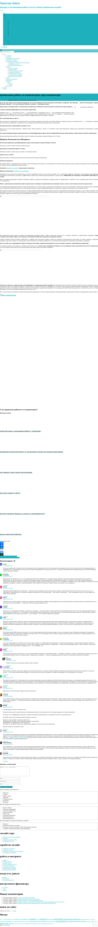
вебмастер (26, 919)
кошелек (86, 919)
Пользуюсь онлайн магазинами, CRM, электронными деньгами (19, 827)
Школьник (6, 793)
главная (2, 100)
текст (24, 923)
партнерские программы (15, 33)
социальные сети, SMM (15, 32)
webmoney (8, 919)
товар (27, 923)
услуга (35, 923)
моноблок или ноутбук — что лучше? (10, 557)
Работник (5, 797)
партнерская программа (51, 921)
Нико (4, 676)
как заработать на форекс (15, 24)
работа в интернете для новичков (11, 837)
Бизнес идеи (6, 813)
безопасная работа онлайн (13, 17)
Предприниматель (8, 799)
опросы (5, 47)
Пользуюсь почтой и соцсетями (11, 825)
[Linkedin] (1, 547)
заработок (43, 919)
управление (31, 923)
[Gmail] (1, 550)
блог (4, 13)
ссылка (21, 923)
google (1, 919)
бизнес (8, 36)
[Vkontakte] (1, 543)
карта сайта (9, 44)
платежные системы (11, 18)
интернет (8, 15)
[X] (1, 554)
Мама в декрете (7, 796)
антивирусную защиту (12, 168)
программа (70, 921)
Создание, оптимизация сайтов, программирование (16, 828)
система (11, 923)
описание (43, 921)
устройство (40, 923)
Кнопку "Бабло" (7, 807)
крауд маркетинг (92, 919)
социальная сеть (17, 923)
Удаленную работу (8, 812)
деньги (33, 919)
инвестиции (9, 39)
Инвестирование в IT (8, 818)
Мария (5, 687)
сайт (2, 923)
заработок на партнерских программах (19, 21)
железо (11, 43)
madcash (13, 98)
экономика (51, 923)
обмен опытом (18, 921)
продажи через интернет (15, 35)
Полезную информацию (9, 809)
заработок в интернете (12, 19)
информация (68, 919)
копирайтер (82, 919)
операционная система (35, 921)
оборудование (25, 921)
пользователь (61, 921)
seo (3, 919)
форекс (43, 923)
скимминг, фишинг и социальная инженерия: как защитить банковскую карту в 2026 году (40, 901)
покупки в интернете (11, 37)
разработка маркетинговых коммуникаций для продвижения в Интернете (36, 903)
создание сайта (13, 28)
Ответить (5, 573)
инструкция (51, 919)
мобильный (2, 921)
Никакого (5, 824)
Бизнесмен (6, 800)
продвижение (78, 921)
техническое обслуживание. (21, 171)
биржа (21, 919)
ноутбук (12, 921)
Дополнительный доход (9, 810)
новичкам (8, 14)
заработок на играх (14, 22)
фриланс (8, 25)
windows (13, 919)
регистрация (89, 921)
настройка (8, 921)
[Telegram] (1, 552)
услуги (5, 46)
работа (84, 921)
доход (37, 919)
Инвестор (5, 802)
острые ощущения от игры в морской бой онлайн (30, 900)
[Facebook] (1, 545)
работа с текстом (13, 26)
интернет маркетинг (14, 30)
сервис (6, 923)
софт (10, 41)
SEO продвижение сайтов (16, 29)
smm (5, 919)
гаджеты (8, 40)
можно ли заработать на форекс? (8, 556)
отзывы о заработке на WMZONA (26, 897)
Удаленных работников (9, 815)
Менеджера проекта (8, 817)
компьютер (76, 919)
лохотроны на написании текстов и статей (28, 899)
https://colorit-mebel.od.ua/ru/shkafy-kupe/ (16, 737)
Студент (5, 794)
